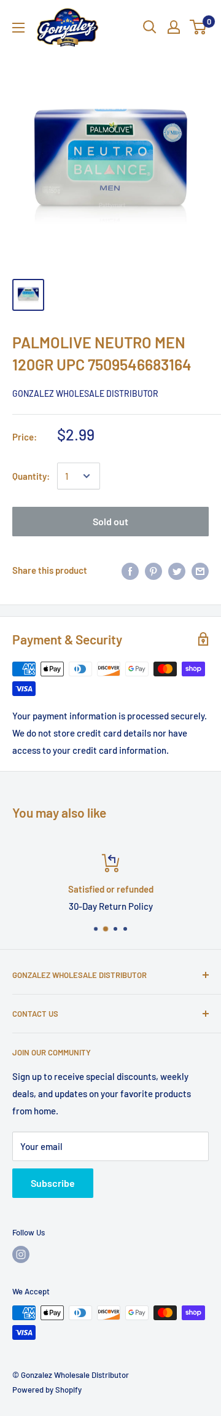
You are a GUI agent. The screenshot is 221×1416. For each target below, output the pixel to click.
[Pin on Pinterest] (153, 570)
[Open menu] (18, 28)
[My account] (174, 27)
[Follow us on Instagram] (20, 1254)
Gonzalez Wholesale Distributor (85, 393)
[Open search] (150, 27)
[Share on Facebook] (130, 570)
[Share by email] (200, 570)
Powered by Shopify (47, 1389)
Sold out (110, 521)
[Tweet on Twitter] (176, 570)
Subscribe (53, 1183)
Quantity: (31, 476)
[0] (198, 27)
